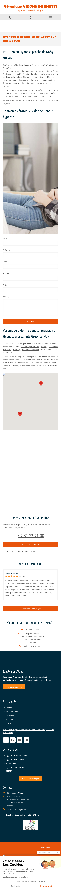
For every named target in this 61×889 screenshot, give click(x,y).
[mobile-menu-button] (51, 17)
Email (5, 261)
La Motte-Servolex (30, 349)
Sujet (5, 285)
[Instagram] (26, 740)
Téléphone (7, 273)
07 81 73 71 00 (31, 535)
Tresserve (7, 349)
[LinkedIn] (19, 740)
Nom (5, 238)
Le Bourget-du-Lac (30, 346)
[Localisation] (30, 17)
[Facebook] (6, 740)
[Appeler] (10, 17)
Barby (43, 346)
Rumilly (16, 349)
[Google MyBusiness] (13, 740)
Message (6, 296)
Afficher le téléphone (33, 646)
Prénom (6, 250)
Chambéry (53, 346)
